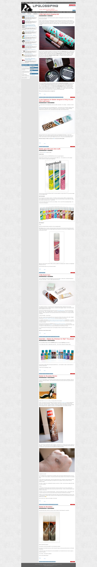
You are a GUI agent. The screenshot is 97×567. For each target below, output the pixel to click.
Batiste (47, 97)
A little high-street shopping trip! (49, 14)
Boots (54, 138)
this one (51, 324)
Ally (59, 279)
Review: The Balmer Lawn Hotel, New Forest (25, 77)
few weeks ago (64, 402)
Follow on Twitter (72, 6)
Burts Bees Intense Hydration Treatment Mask (25, 75)
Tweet (40, 93)
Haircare (47, 146)
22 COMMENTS (73, 336)
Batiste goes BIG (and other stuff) (49, 149)
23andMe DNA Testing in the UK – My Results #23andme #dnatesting (26, 69)
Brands (43, 504)
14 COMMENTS (73, 504)
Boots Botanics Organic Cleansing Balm (49, 318)
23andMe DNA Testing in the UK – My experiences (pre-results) (26, 72)
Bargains (40, 97)
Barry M (44, 97)
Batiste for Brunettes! (45, 507)
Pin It (45, 94)
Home (23, 2)
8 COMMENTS (73, 272)
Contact (30, 2)
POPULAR (29, 13)
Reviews (56, 504)
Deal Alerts (47, 373)
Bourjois (50, 97)
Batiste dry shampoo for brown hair (60, 323)
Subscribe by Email (43, 2)
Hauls (53, 97)
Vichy (58, 336)
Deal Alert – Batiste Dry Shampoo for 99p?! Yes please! (56, 339)
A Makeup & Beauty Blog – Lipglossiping (40, 7)
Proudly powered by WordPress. (48, 565)
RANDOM (23, 13)
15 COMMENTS (73, 373)
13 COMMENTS (73, 146)
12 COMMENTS (73, 97)
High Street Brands (58, 97)
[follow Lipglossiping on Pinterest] (72, 5)
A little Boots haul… (45, 275)
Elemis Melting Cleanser (60, 310)
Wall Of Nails (35, 2)
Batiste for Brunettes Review (48, 376)
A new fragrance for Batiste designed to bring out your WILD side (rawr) (56, 100)
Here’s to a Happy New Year (26, 66)
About (26, 2)
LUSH (62, 97)
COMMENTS (35, 13)
